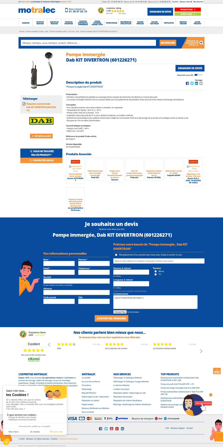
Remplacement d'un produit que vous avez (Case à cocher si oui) (150, 254)
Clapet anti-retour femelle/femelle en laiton (114, 174)
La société (86, 377)
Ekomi (63, 445)
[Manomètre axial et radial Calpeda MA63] (173, 164)
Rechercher (168, 42)
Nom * (46, 259)
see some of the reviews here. (33, 355)
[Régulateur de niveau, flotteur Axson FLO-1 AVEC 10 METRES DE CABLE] (193, 168)
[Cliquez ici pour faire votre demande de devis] (197, 404)
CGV (167, 428)
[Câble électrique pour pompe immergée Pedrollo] (95, 164)
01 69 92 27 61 (165, 1)
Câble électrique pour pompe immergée (95, 173)
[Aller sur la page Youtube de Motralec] (111, 429)
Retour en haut (217, 372)
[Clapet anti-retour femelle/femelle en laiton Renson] (114, 164)
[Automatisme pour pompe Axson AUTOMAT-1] (75, 168)
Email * (46, 268)
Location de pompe (121, 389)
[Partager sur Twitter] (192, 84)
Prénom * (83, 259)
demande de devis (160, 11)
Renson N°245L (154, 177)
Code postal (49, 297)
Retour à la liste (42, 136)
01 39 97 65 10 (116, 1)
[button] (26, 23)
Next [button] (201, 351)
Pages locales (87, 404)
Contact (189, 428)
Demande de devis (190, 68)
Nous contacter (88, 412)
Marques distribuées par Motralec (95, 408)
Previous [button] (48, 344)
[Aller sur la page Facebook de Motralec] (100, 429)
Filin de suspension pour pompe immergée (134, 173)
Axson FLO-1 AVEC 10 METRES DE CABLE (193, 180)
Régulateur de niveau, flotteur (193, 175)
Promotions (86, 385)
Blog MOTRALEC (89, 392)
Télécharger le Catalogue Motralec (127, 377)
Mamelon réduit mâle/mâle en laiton (154, 173)
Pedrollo (95, 177)
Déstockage (87, 389)
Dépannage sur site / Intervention (95, 396)
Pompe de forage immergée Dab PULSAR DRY (180, 387)
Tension (157, 268)
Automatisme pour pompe (75, 175)
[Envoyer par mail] (201, 84)
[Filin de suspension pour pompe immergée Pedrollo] (134, 164)
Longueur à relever (123, 279)
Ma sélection (199, 1)
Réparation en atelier (90, 400)
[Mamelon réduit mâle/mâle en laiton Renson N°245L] (154, 164)
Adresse (47, 288)
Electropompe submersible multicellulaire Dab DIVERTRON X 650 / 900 (180, 378)
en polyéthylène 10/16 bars (75, 209)
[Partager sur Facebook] (187, 84)
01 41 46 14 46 (140, 1)
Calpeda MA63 (173, 175)
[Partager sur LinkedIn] (197, 84)
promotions (186, 9)
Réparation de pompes (122, 396)
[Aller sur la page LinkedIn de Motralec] (122, 429)
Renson (114, 179)
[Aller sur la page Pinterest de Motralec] (117, 429)
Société (175, 1)
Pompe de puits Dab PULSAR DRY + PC (177, 384)
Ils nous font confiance (91, 381)
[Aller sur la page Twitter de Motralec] (106, 429)
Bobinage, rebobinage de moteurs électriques (132, 404)
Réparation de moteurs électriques (127, 400)
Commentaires (120, 293)
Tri (159, 274)
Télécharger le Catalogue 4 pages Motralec (131, 381)
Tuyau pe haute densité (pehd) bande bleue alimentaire (75, 202)
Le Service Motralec (121, 385)
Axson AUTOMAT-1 (75, 179)
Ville (80, 297)
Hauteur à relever (122, 268)
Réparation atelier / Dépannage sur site (129, 392)
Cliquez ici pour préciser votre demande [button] (129, 291)
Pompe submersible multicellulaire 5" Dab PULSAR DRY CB (182, 392)
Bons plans (186, 14)
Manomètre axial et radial (174, 172)
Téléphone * (84, 268)
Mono (161, 271)
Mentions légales (178, 428)
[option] (79, 353)
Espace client (185, 1)
